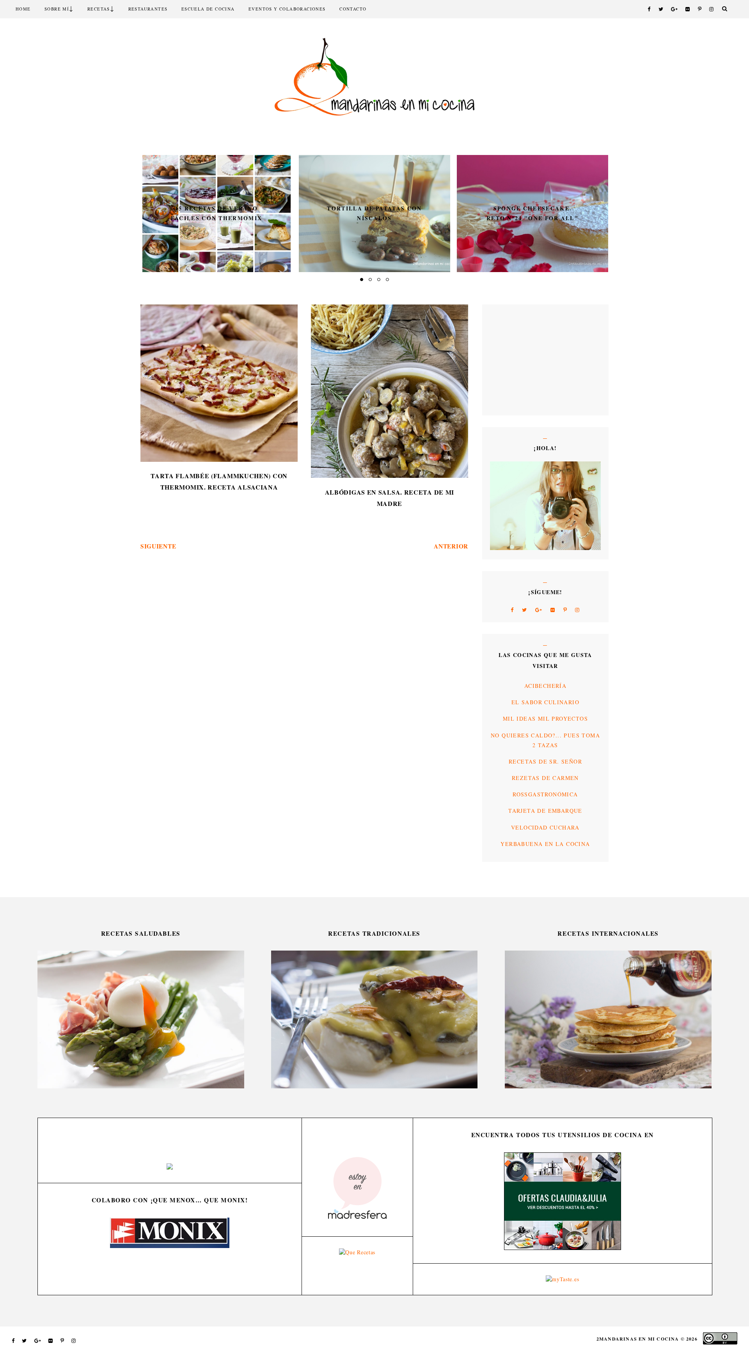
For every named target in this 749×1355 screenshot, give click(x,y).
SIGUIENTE (158, 546)
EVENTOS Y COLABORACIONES (287, 9)
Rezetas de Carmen (545, 778)
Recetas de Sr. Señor (545, 761)
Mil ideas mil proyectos (545, 718)
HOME (23, 9)
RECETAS (98, 9)
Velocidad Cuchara (545, 827)
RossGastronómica (545, 794)
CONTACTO (352, 9)
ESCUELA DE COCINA (208, 9)
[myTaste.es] (562, 1279)
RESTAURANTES (148, 9)
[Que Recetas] (357, 1252)
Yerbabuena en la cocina (545, 844)
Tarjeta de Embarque (545, 810)
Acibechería (545, 685)
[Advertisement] (513, 359)
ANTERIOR (451, 546)
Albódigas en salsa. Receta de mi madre (389, 498)
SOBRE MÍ (56, 9)
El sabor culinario (545, 702)
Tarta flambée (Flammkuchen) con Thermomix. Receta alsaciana (219, 481)
